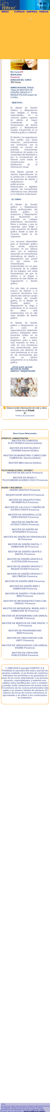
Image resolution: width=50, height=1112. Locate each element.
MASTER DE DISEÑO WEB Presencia (25, 581)
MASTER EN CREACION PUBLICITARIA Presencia (24, 654)
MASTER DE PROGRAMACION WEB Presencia (24, 631)
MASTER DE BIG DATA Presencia (25, 473)
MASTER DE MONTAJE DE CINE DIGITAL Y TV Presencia (25, 624)
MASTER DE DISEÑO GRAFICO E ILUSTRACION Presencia (25, 560)
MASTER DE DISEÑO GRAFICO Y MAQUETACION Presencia (25, 567)
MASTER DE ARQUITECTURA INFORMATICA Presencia (25, 501)
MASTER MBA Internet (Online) (25, 463)
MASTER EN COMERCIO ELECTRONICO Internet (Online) (25, 442)
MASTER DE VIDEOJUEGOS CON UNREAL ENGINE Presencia (25, 646)
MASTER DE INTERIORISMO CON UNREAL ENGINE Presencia (25, 617)
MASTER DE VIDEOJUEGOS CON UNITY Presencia (25, 639)
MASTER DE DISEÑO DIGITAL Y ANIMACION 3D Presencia (25, 545)
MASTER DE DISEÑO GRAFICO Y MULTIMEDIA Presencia (25, 575)
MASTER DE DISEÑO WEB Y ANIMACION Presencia (25, 587)
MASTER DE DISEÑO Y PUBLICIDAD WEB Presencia (24, 594)
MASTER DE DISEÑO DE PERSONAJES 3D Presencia (25, 538)
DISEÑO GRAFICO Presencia (25, 490)
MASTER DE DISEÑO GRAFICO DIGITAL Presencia (25, 553)
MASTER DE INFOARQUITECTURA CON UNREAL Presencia (24, 602)
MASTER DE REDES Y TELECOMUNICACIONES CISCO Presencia (25, 479)
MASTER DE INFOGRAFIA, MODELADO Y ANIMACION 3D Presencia (25, 609)
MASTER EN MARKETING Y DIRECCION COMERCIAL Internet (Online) (24, 456)
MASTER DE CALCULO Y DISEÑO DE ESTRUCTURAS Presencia (25, 508)
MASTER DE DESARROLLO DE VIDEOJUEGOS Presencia (25, 516)
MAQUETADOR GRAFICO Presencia (25, 495)
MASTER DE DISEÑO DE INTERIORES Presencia (25, 530)
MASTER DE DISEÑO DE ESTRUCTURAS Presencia (25, 523)
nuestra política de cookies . (35, 1111)
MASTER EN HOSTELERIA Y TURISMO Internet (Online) (25, 449)
